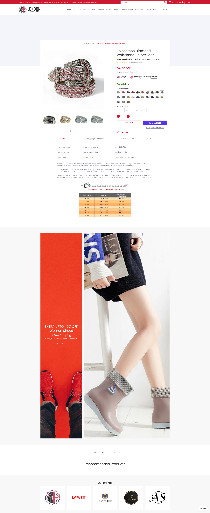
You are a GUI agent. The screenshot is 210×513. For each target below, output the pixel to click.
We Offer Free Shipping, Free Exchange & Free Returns (52, 2)
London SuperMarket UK (125, 59)
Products (91, 43)
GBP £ (190, 2)
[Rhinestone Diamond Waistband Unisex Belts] (49, 119)
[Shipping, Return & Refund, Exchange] (144, 77)
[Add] (128, 116)
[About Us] (123, 77)
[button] (175, 2)
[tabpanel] (105, 180)
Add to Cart (129, 123)
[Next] (76, 131)
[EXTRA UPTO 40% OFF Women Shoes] (61, 336)
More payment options (155, 128)
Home (85, 43)
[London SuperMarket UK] (29, 9)
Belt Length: (122, 106)
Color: (123, 89)
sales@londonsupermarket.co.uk (88, 2)
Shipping (119, 72)
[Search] (165, 2)
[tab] (66, 139)
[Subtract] (118, 116)
